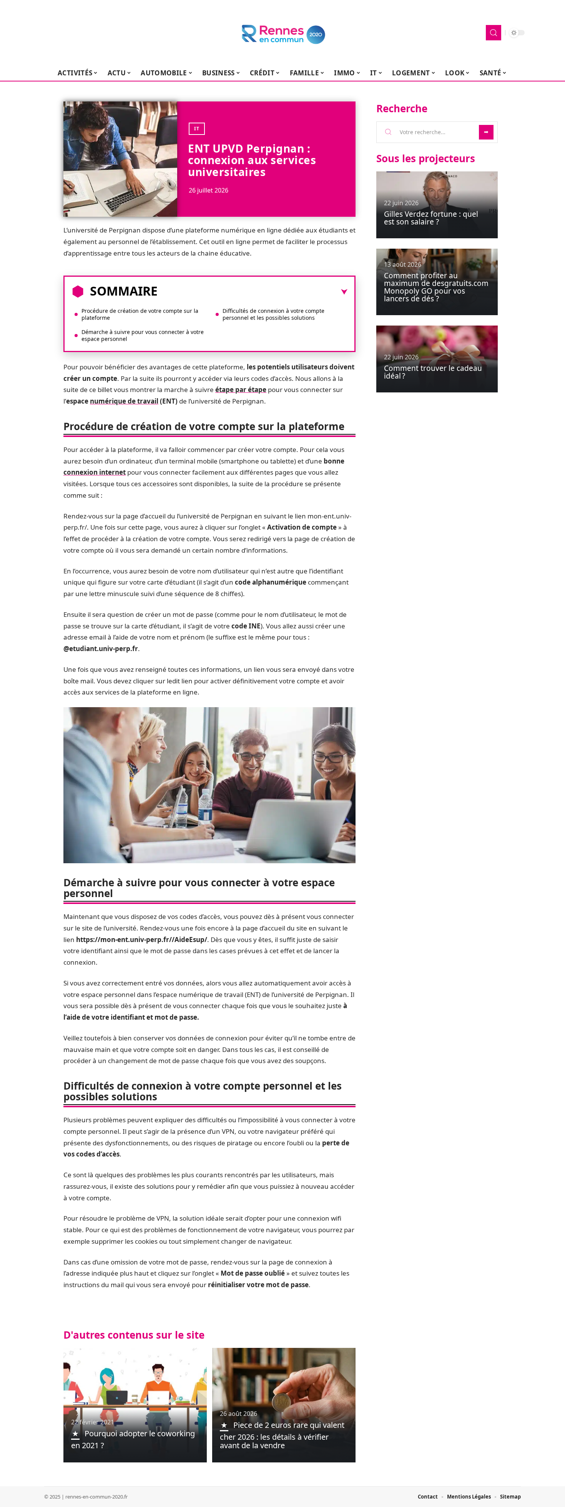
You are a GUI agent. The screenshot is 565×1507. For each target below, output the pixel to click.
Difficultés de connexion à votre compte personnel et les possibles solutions (273, 314)
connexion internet (94, 472)
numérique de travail (124, 401)
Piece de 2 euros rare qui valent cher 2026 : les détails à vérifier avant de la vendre (282, 1435)
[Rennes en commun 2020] (282, 33)
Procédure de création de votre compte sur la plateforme (139, 314)
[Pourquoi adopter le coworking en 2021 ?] (135, 1405)
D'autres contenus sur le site (133, 1335)
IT (196, 128)
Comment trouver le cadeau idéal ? (433, 372)
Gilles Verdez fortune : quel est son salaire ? (431, 218)
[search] (493, 32)
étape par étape (240, 389)
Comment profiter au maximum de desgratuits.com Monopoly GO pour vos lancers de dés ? (436, 287)
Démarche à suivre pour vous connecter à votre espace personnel (142, 335)
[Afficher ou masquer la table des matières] (252, 292)
